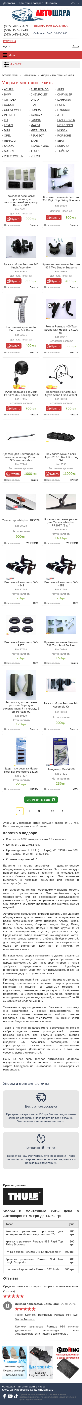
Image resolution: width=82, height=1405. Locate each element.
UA (72, 2)
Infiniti (9, 115)
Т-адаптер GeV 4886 (61, 769)
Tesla (35, 150)
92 (52, 811)
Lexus (8, 125)
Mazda (35, 125)
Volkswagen (13, 156)
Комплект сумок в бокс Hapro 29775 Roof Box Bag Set (61, 457)
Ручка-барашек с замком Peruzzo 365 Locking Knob (21, 393)
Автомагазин (10, 75)
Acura (9, 89)
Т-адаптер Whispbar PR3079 (21, 520)
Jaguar (36, 115)
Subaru (63, 145)
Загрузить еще (38, 799)
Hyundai (63, 109)
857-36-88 (16, 30)
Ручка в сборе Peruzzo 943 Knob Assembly (21, 266)
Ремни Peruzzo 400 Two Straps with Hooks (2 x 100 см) (61, 329)
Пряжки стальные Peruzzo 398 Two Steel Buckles (61, 644)
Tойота (63, 150)
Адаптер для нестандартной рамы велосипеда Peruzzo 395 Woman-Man (21, 457)
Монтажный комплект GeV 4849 (21, 584)
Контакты (51, 3)
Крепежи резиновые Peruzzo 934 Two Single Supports (61, 266)
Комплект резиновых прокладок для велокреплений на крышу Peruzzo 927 (21, 200)
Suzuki (9, 150)
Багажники (29, 75)
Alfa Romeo (40, 89)
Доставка (9, 3)
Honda (36, 109)
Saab (34, 140)
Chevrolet (39, 94)
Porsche (64, 135)
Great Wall (12, 109)
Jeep (60, 115)
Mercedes (65, 125)
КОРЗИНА (9, 41)
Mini (7, 130)
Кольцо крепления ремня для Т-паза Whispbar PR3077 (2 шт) (61, 522)
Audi (60, 89)
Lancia (36, 120)
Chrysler (64, 94)
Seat (60, 140)
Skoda (9, 145)
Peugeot (37, 135)
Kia (6, 120)
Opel (7, 135)
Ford (61, 104)
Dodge (9, 104)
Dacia (35, 99)
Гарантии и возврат (30, 3)
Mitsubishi (39, 130)
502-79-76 (16, 26)
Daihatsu (64, 99)
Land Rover (66, 120)
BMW (7, 94)
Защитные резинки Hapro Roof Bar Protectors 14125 (21, 770)
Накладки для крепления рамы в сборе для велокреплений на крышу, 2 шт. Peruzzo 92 (21, 707)
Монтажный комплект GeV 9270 (21, 644)
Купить (15, 219)
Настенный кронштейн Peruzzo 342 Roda (21, 328)
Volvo (35, 156)
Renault (10, 140)
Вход (75, 46)
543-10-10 (16, 34)
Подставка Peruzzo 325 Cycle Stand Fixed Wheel (61, 393)
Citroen (10, 99)
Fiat (34, 104)
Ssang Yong (40, 145)
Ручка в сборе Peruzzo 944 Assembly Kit (61, 705)
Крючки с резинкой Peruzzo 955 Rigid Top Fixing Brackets (61, 198)
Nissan (62, 130)
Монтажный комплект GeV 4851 (61, 584)
